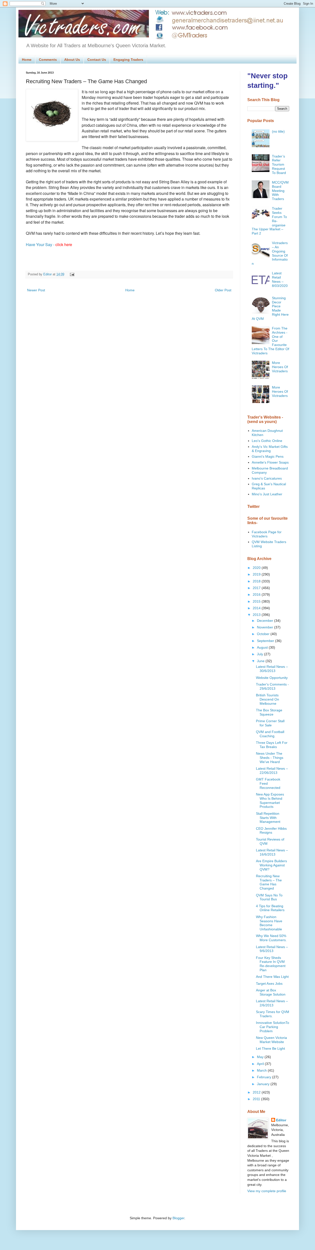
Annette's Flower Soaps (270, 462)
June (261, 661)
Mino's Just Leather (267, 494)
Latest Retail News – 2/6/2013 (272, 1003)
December (265, 621)
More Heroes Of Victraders (280, 367)
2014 (257, 608)
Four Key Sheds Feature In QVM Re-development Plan (270, 964)
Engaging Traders (128, 60)
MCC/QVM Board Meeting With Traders (280, 190)
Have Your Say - (49, 244)
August (263, 647)
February (264, 1077)
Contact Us (96, 60)
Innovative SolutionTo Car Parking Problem (272, 1027)
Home (27, 60)
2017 (257, 588)
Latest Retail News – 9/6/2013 (272, 949)
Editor (281, 1120)
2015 (257, 601)
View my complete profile (266, 1191)
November (265, 627)
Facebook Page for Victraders (267, 534)
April (261, 1064)
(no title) (278, 131)
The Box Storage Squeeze (269, 712)
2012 (257, 1092)
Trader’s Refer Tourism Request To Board (279, 164)
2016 (257, 594)
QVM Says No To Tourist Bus (269, 897)
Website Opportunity (272, 678)
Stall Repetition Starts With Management (268, 818)
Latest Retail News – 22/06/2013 (272, 770)
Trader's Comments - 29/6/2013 (272, 686)
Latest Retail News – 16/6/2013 (272, 852)
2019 (257, 574)
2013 (257, 615)
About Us (72, 60)
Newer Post (36, 290)
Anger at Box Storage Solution (270, 992)
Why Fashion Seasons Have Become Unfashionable (269, 923)
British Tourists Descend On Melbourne (267, 699)
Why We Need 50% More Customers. (271, 938)
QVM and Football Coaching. (270, 734)
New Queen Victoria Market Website (271, 1040)
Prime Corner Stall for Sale (270, 723)
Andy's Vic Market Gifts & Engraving (270, 449)
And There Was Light (272, 977)
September (266, 641)
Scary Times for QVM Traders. (272, 1014)
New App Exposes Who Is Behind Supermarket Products (270, 800)
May (261, 1057)
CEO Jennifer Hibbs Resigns (271, 831)
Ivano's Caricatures (267, 478)
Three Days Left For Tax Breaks (271, 745)
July (260, 654)
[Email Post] (71, 274)
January (263, 1084)
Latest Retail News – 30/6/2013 (272, 669)
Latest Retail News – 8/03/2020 (280, 279)
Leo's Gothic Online (267, 441)
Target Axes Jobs (269, 983)
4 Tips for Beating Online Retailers (270, 908)
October (263, 634)
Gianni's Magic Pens (268, 456)
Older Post (223, 290)
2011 (257, 1099)
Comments (48, 60)
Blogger (178, 1218)
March (262, 1070)
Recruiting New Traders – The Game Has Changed (269, 882)
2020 (257, 568)
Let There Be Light (270, 1048)
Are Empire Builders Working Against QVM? (271, 865)
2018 (257, 581)
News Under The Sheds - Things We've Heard (269, 757)
